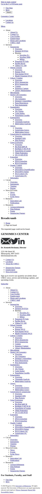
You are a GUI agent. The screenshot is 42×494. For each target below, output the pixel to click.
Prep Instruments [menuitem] (21, 105)
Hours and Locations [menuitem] (18, 41)
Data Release (15, 467)
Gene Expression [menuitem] (16, 143)
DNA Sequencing (21, 340)
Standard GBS (20, 396)
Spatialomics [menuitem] (15, 107)
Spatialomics (15, 365)
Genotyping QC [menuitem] (21, 176)
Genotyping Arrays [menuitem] (22, 130)
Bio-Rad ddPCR (21, 404)
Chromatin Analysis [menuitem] (22, 122)
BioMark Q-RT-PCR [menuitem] (22, 149)
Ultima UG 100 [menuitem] (20, 66)
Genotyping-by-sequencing (20, 392)
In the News (14, 454)
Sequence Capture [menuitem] (21, 88)
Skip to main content (8, 2)
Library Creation (16, 336)
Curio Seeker (20, 371)
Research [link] (9, 199)
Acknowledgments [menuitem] (17, 207)
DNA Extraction (21, 419)
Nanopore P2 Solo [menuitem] (22, 61)
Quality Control (16, 423)
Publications (14, 460)
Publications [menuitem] (14, 203)
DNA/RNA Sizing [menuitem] (22, 172)
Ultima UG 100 (20, 323)
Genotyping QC (21, 433)
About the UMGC (12, 264)
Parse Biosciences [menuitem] (21, 103)
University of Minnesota (23, 486)
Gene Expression (16, 400)
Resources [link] (9, 205)
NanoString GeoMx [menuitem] (22, 115)
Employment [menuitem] (15, 39)
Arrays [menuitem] (12, 126)
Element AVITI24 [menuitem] (21, 51)
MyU (8, 10)
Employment (10, 270)
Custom (18, 344)
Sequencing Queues (13, 268)
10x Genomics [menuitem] (20, 99)
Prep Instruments (21, 363)
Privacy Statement (21, 490)
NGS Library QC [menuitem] (21, 174)
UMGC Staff (15, 300)
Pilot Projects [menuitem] (20, 140)
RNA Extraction (21, 421)
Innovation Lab (16, 458)
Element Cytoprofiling (23, 358)
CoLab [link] (8, 180)
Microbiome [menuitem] (14, 93)
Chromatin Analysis (22, 379)
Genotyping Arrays (22, 388)
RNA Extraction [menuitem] (21, 163)
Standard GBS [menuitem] (20, 138)
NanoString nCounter (23, 408)
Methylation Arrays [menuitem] (22, 132)
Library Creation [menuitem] (16, 78)
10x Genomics (20, 356)
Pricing (13, 446)
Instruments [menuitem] (14, 184)
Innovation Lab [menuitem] (16, 201)
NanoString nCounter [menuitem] (23, 151)
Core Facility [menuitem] (15, 36)
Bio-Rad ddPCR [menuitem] (21, 147)
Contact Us (10, 260)
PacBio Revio (20, 321)
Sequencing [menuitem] (14, 47)
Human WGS (20, 329)
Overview (18, 306)
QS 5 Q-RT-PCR (21, 413)
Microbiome (14, 350)
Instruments (14, 442)
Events (12, 452)
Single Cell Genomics (18, 352)
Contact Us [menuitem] (14, 34)
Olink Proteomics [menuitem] (21, 153)
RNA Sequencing (21, 342)
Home (8, 223)
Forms (12, 469)
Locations (9, 20)
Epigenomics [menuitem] (15, 118)
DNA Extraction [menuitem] (21, 161)
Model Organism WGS (23, 334)
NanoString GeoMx (22, 373)
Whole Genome (16, 325)
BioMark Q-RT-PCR (22, 406)
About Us (14, 290)
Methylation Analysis (23, 381)
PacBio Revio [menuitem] (20, 63)
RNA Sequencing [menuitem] (21, 84)
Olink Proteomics (21, 410)
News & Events (11, 272)
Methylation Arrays (22, 390)
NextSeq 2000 (25, 315)
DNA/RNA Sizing (22, 429)
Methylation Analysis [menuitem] (23, 124)
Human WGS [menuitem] (20, 72)
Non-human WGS (21, 331)
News (12, 450)
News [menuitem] (12, 192)
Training (13, 444)
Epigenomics (15, 375)
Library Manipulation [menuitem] (23, 91)
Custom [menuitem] (18, 86)
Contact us (9, 22)
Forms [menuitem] (12, 211)
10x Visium (19, 369)
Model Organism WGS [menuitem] (23, 76)
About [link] (8, 30)
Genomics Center (7, 16)
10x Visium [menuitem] (19, 111)
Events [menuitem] (12, 195)
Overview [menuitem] (18, 49)
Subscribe (4, 284)
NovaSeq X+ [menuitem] (24, 55)
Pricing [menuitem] (13, 188)
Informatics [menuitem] (14, 178)
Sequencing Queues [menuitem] (17, 213)
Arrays (12, 383)
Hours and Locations (18, 298)
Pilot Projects (20, 398)
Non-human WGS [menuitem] (21, 74)
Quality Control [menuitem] (16, 165)
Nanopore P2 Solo (22, 319)
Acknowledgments (17, 465)
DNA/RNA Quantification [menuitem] (25, 170)
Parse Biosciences (21, 361)
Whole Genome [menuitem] (16, 68)
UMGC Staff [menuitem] (15, 43)
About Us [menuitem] (14, 32)
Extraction (14, 415)
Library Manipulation (23, 348)
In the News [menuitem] (14, 197)
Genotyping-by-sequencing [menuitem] (20, 134)
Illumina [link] (18, 53)
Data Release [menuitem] (15, 209)
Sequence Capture (21, 346)
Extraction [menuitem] (14, 157)
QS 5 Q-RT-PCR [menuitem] (21, 155)
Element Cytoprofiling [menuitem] (23, 101)
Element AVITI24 (21, 309)
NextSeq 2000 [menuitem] (25, 57)
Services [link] (9, 45)
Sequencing (14, 304)
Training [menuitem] (13, 186)
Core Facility (15, 294)
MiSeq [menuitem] (22, 59)
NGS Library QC (21, 431)
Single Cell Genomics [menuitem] (18, 95)
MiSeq (22, 317)
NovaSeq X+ (24, 313)
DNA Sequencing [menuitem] (21, 82)
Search (9, 12)
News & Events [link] (11, 190)
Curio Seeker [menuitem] (20, 113)
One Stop (9, 8)
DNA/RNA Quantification (25, 427)
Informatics (14, 435)
